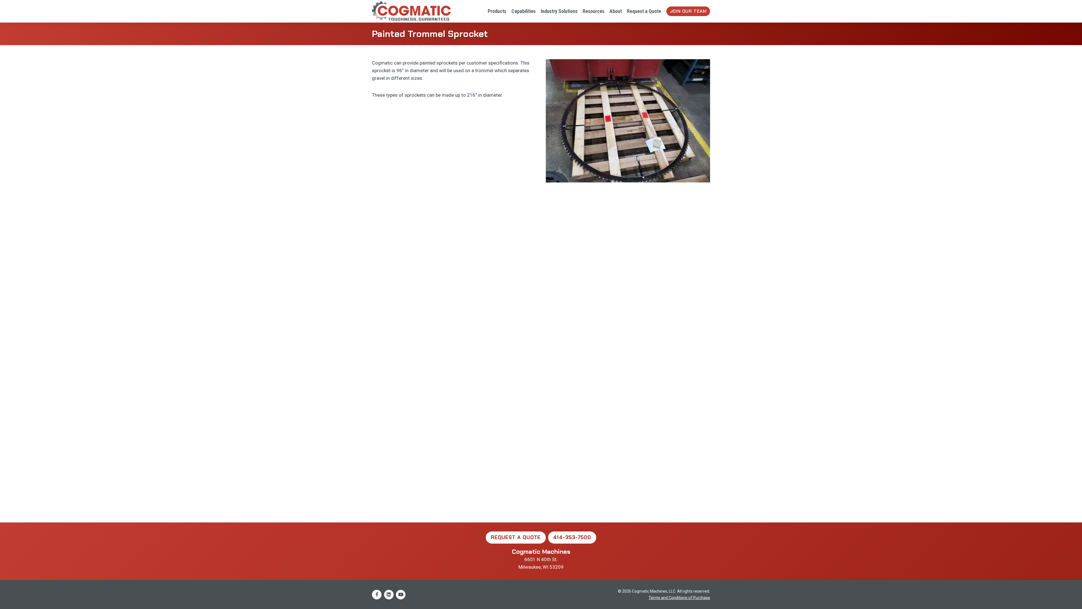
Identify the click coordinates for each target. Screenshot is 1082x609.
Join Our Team (688, 11)
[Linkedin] (389, 594)
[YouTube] (400, 594)
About (615, 11)
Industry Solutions (559, 11)
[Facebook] (377, 594)
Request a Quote (644, 11)
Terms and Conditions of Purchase (679, 597)
